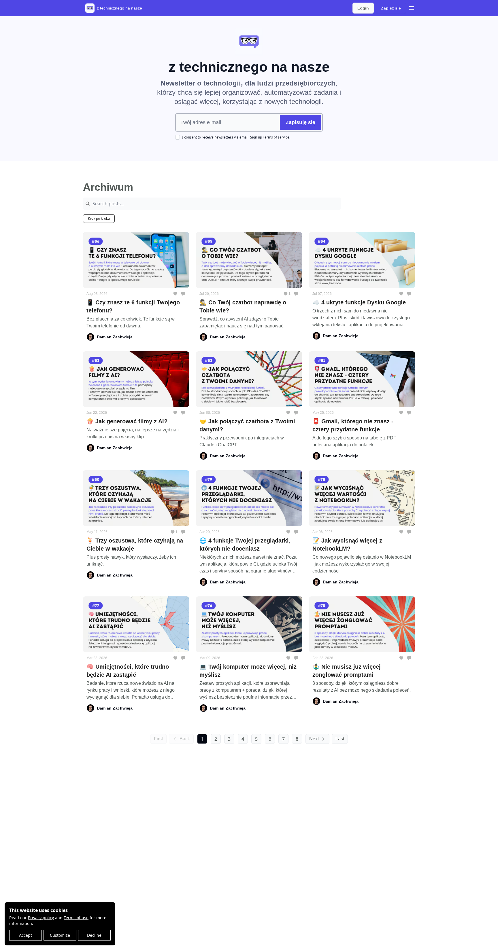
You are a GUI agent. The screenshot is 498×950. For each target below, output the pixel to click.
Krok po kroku (99, 218)
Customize (60, 935)
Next (314, 738)
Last (339, 738)
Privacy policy (41, 917)
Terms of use (76, 917)
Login (363, 8)
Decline (94, 935)
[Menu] (411, 7)
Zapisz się (391, 8)
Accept (25, 935)
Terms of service (276, 137)
